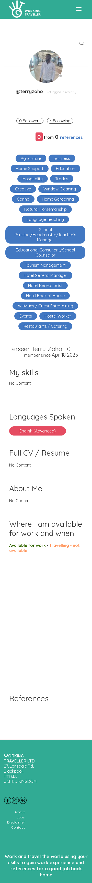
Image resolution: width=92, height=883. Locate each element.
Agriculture (31, 158)
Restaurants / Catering (45, 326)
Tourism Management (45, 265)
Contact (18, 827)
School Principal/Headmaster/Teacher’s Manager (45, 234)
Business (62, 158)
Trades (61, 178)
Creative (23, 188)
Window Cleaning (59, 188)
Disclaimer (16, 822)
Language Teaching (45, 219)
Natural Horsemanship (45, 209)
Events (25, 316)
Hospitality (32, 178)
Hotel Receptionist (45, 285)
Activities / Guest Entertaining (45, 305)
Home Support (29, 168)
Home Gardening (58, 199)
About (20, 812)
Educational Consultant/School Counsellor (45, 252)
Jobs (20, 817)
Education (65, 168)
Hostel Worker (57, 316)
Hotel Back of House (45, 295)
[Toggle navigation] (78, 9)
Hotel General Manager (45, 275)
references (71, 137)
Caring (23, 199)
